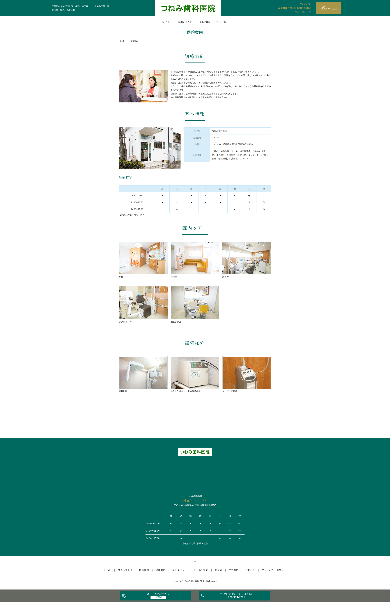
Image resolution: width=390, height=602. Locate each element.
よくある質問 (200, 570)
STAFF (166, 21)
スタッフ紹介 (125, 570)
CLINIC (205, 21)
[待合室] (195, 258)
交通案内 (234, 570)
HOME (121, 41)
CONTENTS (185, 21)
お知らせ (250, 570)
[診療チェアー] (143, 302)
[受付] (143, 258)
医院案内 (144, 570)
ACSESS (222, 21)
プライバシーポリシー (274, 570)
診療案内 (160, 570)
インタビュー (179, 570)
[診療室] (246, 258)
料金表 (218, 570)
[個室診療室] (195, 302)
